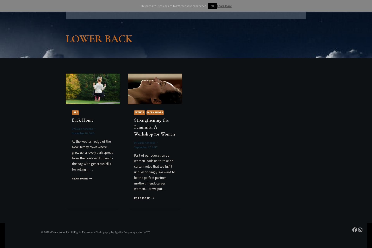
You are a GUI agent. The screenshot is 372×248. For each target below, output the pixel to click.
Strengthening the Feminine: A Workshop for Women (154, 127)
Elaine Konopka (84, 129)
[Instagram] (360, 229)
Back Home (82, 120)
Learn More (224, 6)
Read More (82, 179)
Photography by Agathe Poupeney (115, 232)
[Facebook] (354, 229)
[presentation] (93, 89)
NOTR (147, 232)
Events (139, 112)
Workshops (155, 112)
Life (75, 112)
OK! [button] (212, 6)
